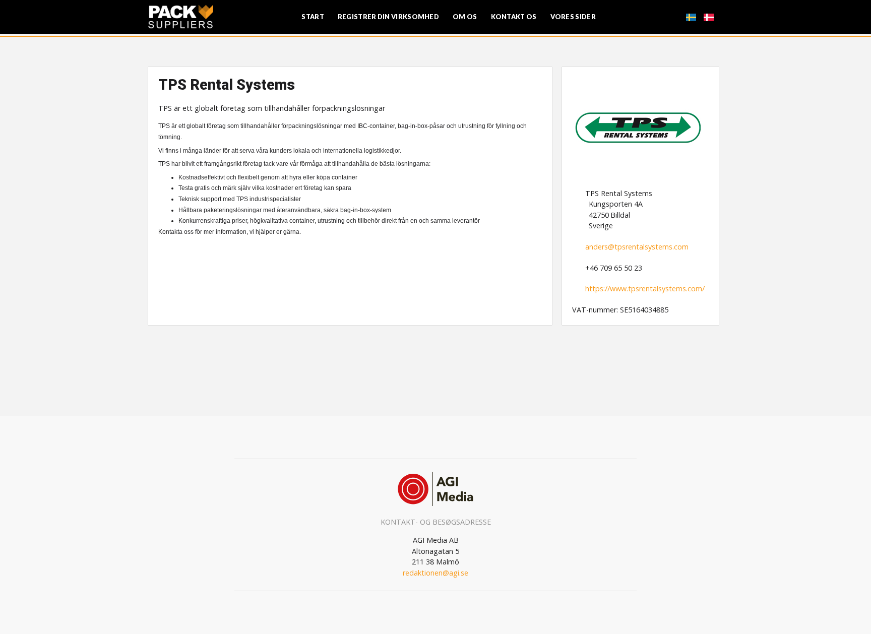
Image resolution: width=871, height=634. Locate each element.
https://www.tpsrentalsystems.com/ (645, 288)
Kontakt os (514, 17)
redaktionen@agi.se (435, 573)
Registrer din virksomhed (388, 17)
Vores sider (573, 17)
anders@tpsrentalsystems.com (637, 246)
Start (312, 17)
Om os (465, 17)
